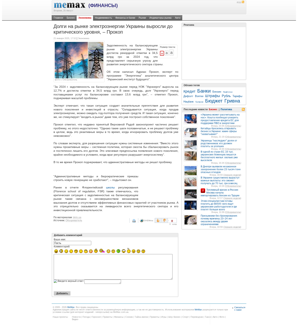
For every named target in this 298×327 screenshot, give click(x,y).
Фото (221, 317)
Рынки (142, 17)
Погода (86, 317)
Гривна (232, 101)
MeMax (71, 307)
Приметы (107, 317)
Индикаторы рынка (160, 17)
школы (110, 187)
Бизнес (71, 17)
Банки (204, 91)
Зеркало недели (232, 175)
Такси (208, 317)
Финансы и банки (125, 17)
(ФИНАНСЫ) (103, 5)
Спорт (185, 317)
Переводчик (197, 317)
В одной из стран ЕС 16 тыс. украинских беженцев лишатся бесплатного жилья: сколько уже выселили (219, 156)
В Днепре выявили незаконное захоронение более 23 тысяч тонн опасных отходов (221, 169)
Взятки (199, 96)
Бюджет (214, 101)
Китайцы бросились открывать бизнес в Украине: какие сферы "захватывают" (219, 131)
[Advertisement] (159, 183)
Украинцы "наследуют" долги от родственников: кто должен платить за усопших (219, 143)
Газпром (199, 102)
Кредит (189, 91)
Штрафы (212, 96)
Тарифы (237, 96)
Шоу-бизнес (174, 317)
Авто (177, 17)
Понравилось (158, 220)
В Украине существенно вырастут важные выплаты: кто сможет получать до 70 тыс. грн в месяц (220, 180)
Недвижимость (103, 17)
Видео (75, 319)
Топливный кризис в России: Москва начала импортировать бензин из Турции (220, 192)
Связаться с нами (239, 308)
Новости (76, 317)
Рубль (226, 96)
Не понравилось (165, 220)
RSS (239, 2)
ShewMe (147, 220)
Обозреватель (73, 220)
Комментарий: (62, 246)
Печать (136, 222)
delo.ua (77, 217)
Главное (58, 17)
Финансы (118, 317)
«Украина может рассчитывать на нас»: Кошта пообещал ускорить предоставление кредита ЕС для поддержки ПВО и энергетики (220, 119)
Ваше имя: (60, 239)
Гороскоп (96, 317)
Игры (163, 317)
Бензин (216, 91)
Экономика (84, 17)
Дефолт (188, 96)
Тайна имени (141, 317)
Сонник (129, 317)
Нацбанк (188, 101)
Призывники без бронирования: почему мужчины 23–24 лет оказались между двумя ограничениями (219, 220)
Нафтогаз (228, 92)
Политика (226, 109)
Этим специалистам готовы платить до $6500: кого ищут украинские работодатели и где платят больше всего (219, 205)
